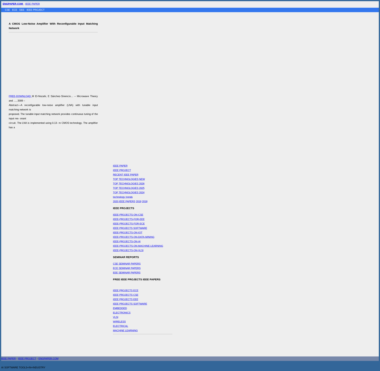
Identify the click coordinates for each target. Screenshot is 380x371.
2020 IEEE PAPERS (124, 201)
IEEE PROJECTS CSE (125, 295)
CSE (8, 9)
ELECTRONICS (121, 312)
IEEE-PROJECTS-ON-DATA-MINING (133, 237)
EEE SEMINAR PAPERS (126, 272)
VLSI (115, 317)
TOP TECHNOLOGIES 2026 (128, 183)
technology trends (123, 197)
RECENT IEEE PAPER (125, 174)
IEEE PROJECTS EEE (125, 299)
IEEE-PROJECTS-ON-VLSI (128, 250)
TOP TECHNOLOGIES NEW (129, 179)
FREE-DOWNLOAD (20, 96)
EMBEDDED (120, 308)
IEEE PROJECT (36, 9)
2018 (144, 201)
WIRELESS (119, 321)
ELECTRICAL (120, 326)
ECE (15, 9)
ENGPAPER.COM (48, 358)
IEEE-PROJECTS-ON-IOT (127, 232)
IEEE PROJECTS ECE (125, 290)
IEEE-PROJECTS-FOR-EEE (129, 219)
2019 (138, 201)
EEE (22, 9)
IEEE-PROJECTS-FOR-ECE (129, 223)
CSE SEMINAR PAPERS (127, 263)
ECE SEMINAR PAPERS (127, 268)
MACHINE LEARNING (125, 330)
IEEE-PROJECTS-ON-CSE (128, 214)
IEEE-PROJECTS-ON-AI (127, 241)
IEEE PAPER (32, 4)
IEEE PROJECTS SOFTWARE (130, 228)
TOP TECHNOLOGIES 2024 (128, 192)
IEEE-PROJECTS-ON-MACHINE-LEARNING (138, 246)
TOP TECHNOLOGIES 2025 (128, 188)
